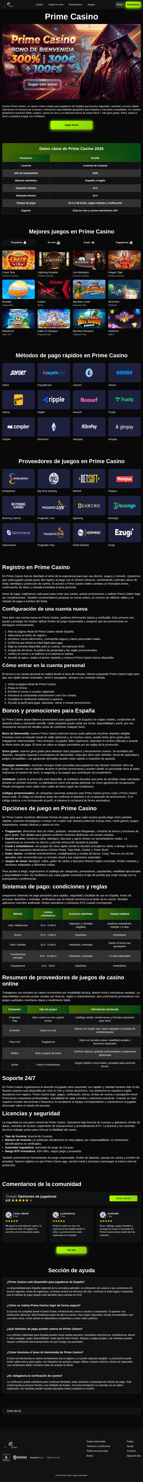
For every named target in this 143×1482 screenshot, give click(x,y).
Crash (87, 242)
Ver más (71, 1250)
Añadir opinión (123, 1198)
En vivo (52, 242)
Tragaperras (122, 242)
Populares (16, 242)
